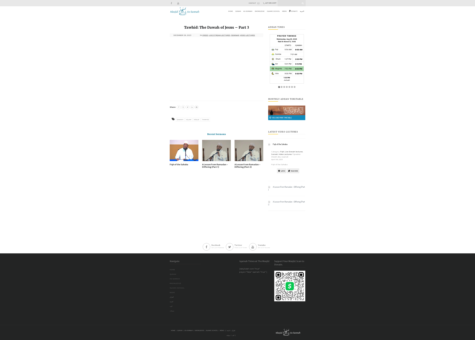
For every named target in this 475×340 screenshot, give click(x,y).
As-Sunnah (247, 11)
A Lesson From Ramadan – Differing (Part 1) (215, 165)
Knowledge (259, 11)
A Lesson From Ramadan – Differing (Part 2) (247, 165)
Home (230, 11)
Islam (188, 120)
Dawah (180, 120)
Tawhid (205, 120)
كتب (171, 306)
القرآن (172, 297)
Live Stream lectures (294, 152)
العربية (302, 11)
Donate (294, 11)
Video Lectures (285, 154)
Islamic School (273, 11)
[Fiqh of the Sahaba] (184, 151)
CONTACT (252, 3)
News (284, 11)
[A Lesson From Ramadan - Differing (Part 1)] (216, 151)
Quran (238, 11)
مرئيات (172, 311)
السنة (171, 302)
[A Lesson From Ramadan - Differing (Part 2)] (249, 151)
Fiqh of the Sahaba (179, 164)
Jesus (196, 120)
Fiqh (282, 152)
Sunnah (274, 154)
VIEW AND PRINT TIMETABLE (282, 118)
